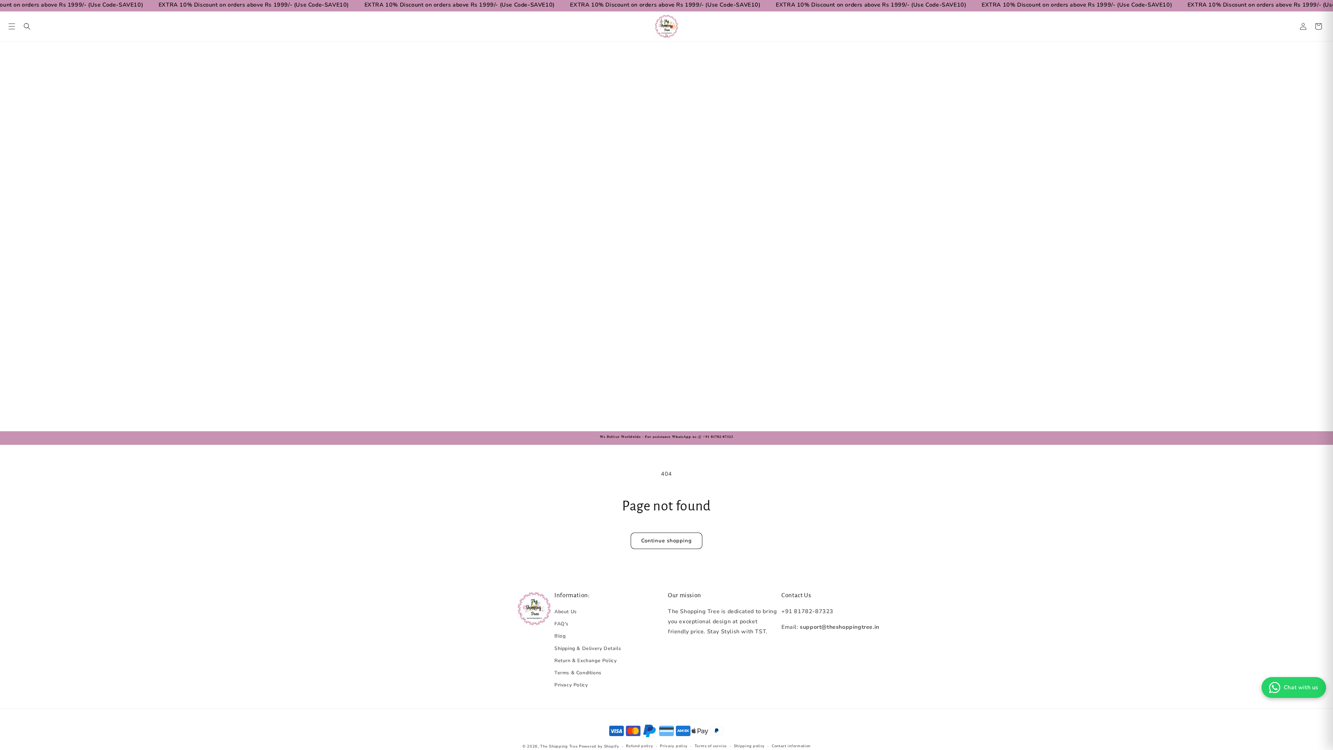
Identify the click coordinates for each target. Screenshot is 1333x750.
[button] (11, 26)
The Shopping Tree (559, 746)
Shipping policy (749, 746)
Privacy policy (674, 746)
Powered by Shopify (599, 746)
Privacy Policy (571, 685)
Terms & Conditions (578, 672)
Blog (559, 636)
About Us (565, 611)
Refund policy (639, 746)
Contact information (791, 746)
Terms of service (711, 746)
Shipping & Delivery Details (587, 648)
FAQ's (561, 623)
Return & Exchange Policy (585, 660)
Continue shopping (666, 540)
